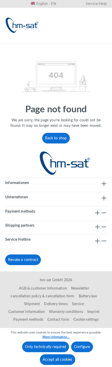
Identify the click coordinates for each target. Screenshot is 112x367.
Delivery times (56, 304)
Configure (82, 347)
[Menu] (11, 40)
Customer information (26, 312)
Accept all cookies (57, 360)
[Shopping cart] (101, 40)
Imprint (93, 312)
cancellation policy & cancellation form (42, 296)
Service (78, 304)
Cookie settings (86, 320)
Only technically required (45, 347)
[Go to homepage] (22, 25)
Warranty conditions (66, 312)
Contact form (58, 320)
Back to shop (56, 138)
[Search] (51, 40)
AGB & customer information (43, 288)
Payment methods (28, 320)
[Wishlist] (67, 40)
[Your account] (84, 40)
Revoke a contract (23, 260)
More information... (56, 337)
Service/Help (96, 4)
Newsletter (80, 288)
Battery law (88, 296)
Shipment (32, 304)
